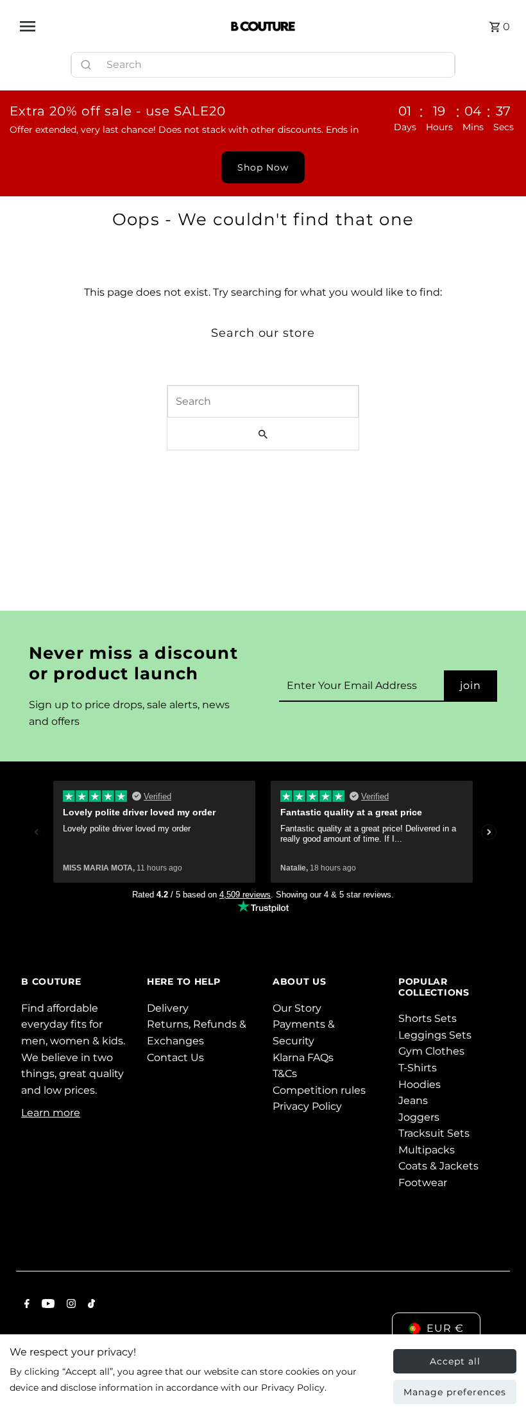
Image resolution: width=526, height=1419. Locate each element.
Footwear (422, 1183)
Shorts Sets (427, 1018)
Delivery (168, 1008)
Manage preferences (454, 1392)
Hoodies (419, 1084)
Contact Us (175, 1057)
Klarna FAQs (303, 1057)
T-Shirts (417, 1068)
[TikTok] (90, 1305)
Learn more (50, 1113)
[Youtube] (46, 1305)
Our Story (297, 1008)
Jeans (413, 1100)
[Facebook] (25, 1305)
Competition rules (319, 1090)
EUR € (445, 1328)
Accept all (455, 1361)
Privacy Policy (307, 1106)
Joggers (418, 1117)
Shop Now (263, 167)
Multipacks (426, 1150)
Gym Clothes (431, 1051)
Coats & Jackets (438, 1166)
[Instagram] (70, 1305)
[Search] (439, 62)
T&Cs (285, 1073)
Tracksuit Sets (434, 1133)
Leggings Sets (434, 1035)
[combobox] (263, 65)
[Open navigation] (120, 26)
